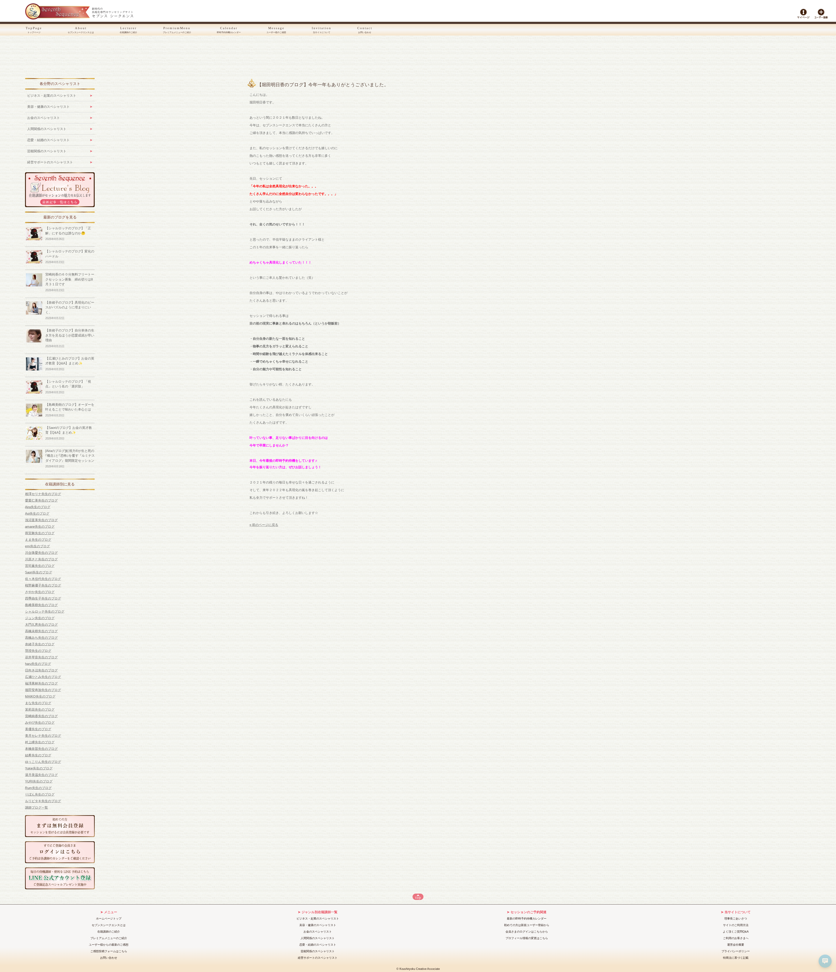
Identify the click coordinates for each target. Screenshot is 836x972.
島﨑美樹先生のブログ (41, 605)
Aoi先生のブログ (37, 513)
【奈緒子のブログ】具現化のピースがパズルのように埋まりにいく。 (69, 307)
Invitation (321, 30)
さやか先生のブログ (39, 592)
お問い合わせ (108, 957)
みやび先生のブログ (39, 722)
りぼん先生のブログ (39, 794)
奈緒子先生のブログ (39, 644)
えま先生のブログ (38, 539)
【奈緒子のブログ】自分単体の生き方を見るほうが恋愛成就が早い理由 (69, 335)
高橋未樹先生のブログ (41, 631)
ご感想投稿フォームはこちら (108, 951)
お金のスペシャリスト (43, 118)
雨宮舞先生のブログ (39, 533)
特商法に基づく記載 (735, 957)
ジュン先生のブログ (39, 618)
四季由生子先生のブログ (43, 598)
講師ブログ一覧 (36, 807)
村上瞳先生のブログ (39, 742)
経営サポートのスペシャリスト (50, 162)
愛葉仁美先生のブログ (41, 500)
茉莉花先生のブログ (39, 709)
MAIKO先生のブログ (40, 696)
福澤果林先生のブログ (41, 683)
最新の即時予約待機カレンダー (526, 918)
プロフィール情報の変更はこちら (527, 938)
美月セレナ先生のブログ (43, 735)
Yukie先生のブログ (38, 768)
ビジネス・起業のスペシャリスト (51, 95)
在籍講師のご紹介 (108, 931)
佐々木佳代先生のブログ (43, 579)
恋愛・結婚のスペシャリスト (48, 140)
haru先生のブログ (38, 664)
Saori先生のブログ (38, 572)
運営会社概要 (735, 944)
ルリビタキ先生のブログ (43, 801)
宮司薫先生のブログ (39, 566)
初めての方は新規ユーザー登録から (526, 925)
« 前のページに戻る (263, 525)
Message (276, 30)
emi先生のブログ (37, 546)
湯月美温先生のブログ (41, 775)
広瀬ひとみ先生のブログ (43, 677)
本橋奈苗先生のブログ (41, 749)
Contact (364, 30)
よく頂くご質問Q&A (736, 931)
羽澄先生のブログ (38, 651)
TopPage (34, 30)
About (81, 30)
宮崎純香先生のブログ (41, 716)
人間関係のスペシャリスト (46, 129)
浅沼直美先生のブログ (41, 520)
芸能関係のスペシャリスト (46, 151)
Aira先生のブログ (37, 507)
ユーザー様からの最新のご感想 (108, 944)
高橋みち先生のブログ (41, 637)
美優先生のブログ (38, 729)
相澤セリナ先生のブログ (43, 494)
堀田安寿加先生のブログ (43, 690)
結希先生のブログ (38, 755)
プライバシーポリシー (735, 951)
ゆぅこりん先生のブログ (43, 762)
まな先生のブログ (38, 703)
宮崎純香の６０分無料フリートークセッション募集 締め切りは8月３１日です (69, 279)
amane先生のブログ (39, 526)
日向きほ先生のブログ (41, 670)
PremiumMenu (177, 30)
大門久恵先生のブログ (41, 624)
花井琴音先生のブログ (41, 657)
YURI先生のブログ (38, 781)
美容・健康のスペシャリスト (48, 106)
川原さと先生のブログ (41, 559)
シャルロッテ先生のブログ (44, 611)
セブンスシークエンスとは (109, 925)
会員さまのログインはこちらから (527, 931)
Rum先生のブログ (38, 788)
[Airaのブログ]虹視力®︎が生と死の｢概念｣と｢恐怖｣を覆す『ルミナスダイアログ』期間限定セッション (70, 455)
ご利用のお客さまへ (735, 938)
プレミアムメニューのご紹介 (108, 938)
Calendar (229, 30)
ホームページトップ (108, 918)
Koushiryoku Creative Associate (419, 968)
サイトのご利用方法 (735, 925)
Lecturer (128, 30)
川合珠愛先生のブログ (41, 552)
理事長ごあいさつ (735, 918)
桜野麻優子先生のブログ (43, 585)
